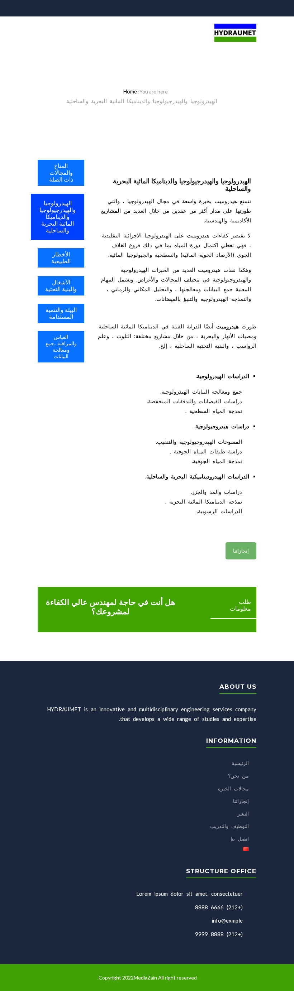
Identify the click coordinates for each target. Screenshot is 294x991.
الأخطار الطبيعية (61, 258)
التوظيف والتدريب (229, 826)
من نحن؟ (238, 776)
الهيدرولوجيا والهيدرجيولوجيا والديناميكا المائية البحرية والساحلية (57, 217)
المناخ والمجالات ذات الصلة (61, 173)
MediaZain (146, 978)
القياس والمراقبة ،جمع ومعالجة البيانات (61, 347)
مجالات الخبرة (233, 788)
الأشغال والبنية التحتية (61, 286)
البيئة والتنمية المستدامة (61, 313)
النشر (243, 813)
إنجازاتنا (241, 551)
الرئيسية (240, 763)
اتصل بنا (240, 839)
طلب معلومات (240, 605)
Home (130, 91)
